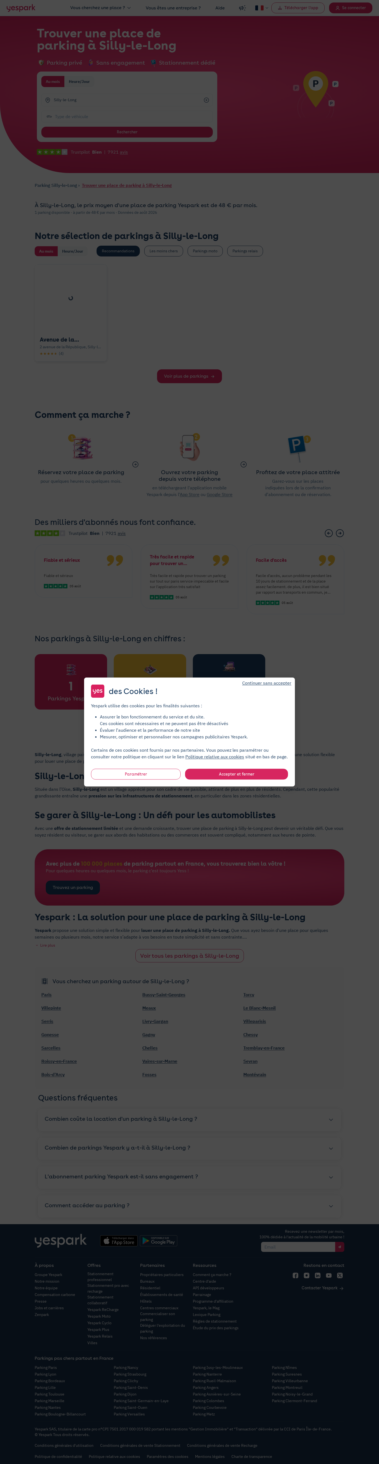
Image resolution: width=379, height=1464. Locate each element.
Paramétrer (136, 774)
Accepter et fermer (236, 774)
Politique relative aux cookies (214, 756)
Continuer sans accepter (266, 683)
